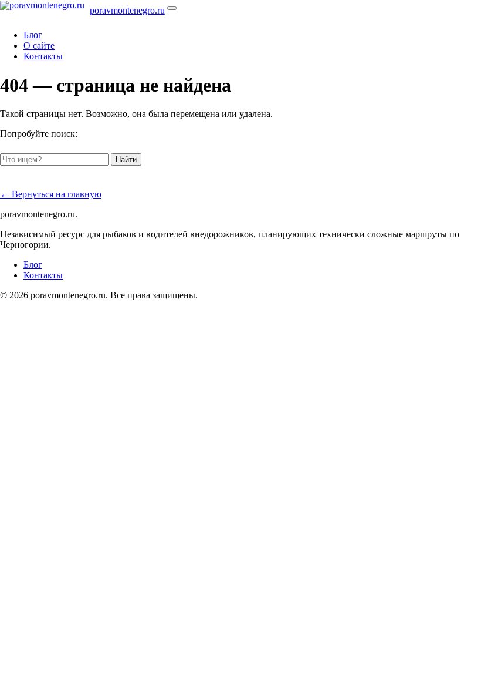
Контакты (43, 56)
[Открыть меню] (172, 8)
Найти (126, 159)
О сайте (39, 46)
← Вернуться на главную (50, 194)
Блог (32, 35)
